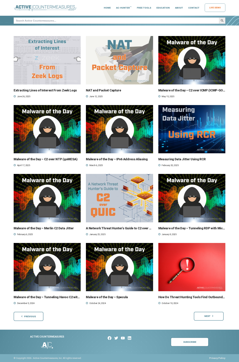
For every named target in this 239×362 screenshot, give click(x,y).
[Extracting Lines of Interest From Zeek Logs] (47, 60)
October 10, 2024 (170, 303)
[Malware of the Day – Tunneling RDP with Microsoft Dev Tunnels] (191, 198)
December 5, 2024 (25, 303)
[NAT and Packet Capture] (119, 60)
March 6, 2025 (96, 165)
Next (207, 316)
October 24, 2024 (97, 303)
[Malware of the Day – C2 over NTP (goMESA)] (47, 129)
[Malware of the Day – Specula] (119, 267)
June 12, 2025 (96, 96)
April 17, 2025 (23, 165)
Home (107, 7)
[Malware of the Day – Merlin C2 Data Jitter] (47, 198)
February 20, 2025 (170, 165)
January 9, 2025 (169, 234)
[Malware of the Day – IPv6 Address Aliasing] (119, 129)
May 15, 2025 (168, 96)
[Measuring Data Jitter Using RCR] (191, 129)
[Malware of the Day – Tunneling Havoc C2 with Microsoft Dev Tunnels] (47, 267)
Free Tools (144, 7)
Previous (30, 316)
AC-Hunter (124, 7)
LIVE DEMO (215, 7)
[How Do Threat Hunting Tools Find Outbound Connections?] (191, 267)
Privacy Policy (217, 358)
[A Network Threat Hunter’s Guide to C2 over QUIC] (119, 198)
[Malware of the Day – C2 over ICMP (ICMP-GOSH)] (191, 60)
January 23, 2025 (97, 234)
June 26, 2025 (23, 96)
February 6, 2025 (25, 234)
